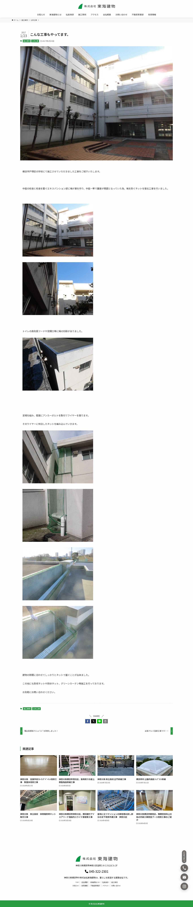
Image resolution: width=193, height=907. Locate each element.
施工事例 (26, 41)
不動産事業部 (95, 885)
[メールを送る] (184, 877)
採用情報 (84, 885)
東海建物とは (95, 882)
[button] (87, 721)
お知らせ (75, 885)
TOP (77, 882)
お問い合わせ (116, 885)
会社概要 (84, 882)
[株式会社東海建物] (96, 6)
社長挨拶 (105, 882)
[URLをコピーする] (105, 721)
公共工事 (35, 41)
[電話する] (184, 868)
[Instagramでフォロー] (184, 886)
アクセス (105, 885)
